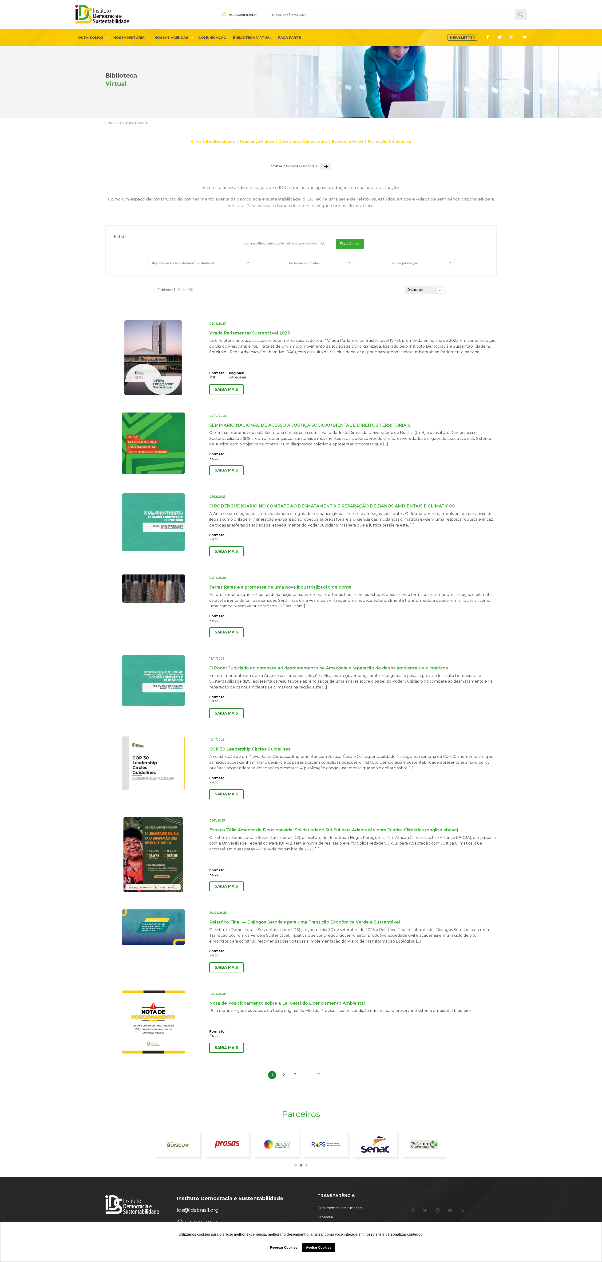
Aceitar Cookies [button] (318, 1247)
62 (318, 1075)
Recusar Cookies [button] (283, 1247)
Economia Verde (347, 141)
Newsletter (462, 37)
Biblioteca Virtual (134, 123)
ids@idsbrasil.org (198, 1210)
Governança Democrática (303, 141)
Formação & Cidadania (389, 141)
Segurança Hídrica (257, 141)
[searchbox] (201, 263)
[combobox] (200, 262)
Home (110, 123)
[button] (295, 1165)
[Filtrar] (324, 244)
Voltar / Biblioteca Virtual (295, 166)
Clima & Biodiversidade (213, 141)
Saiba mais (226, 389)
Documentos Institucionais (339, 1208)
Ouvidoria (325, 1217)
